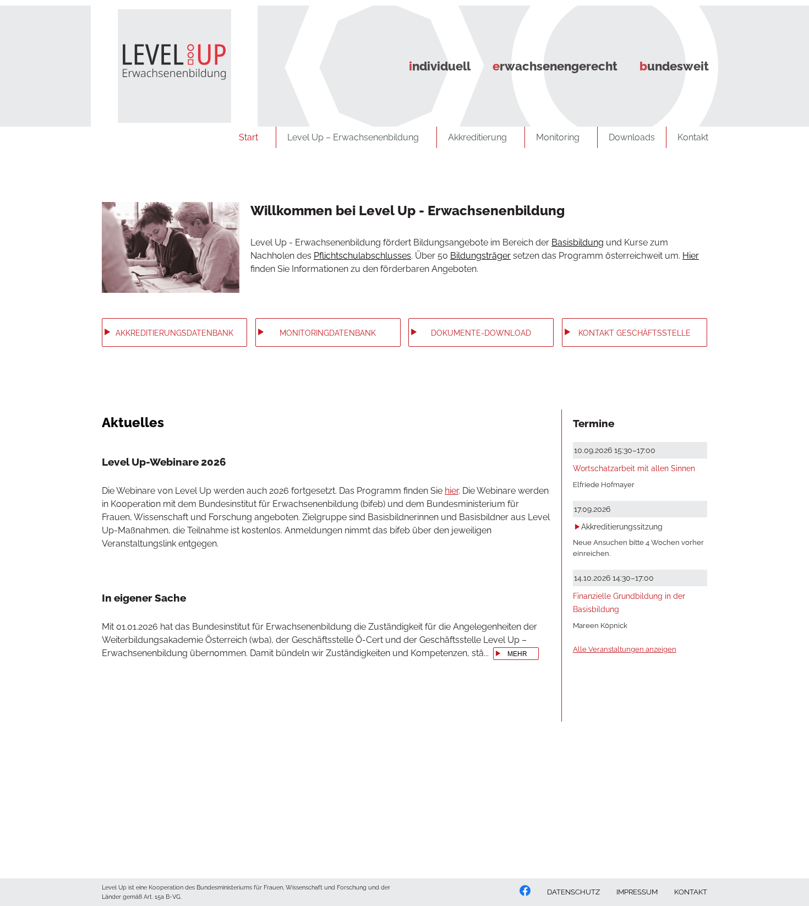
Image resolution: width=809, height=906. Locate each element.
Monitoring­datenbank (328, 332)
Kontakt (692, 137)
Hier (690, 255)
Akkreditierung (477, 137)
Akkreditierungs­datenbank (174, 332)
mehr (517, 654)
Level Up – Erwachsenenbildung (353, 137)
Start (248, 137)
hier (451, 490)
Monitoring (558, 137)
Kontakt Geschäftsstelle (634, 332)
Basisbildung (577, 242)
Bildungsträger (480, 255)
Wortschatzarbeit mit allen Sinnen (634, 468)
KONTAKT (690, 892)
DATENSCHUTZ (573, 892)
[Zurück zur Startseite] (165, 60)
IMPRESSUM (637, 892)
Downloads (632, 137)
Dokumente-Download (481, 332)
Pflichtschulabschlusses (362, 255)
